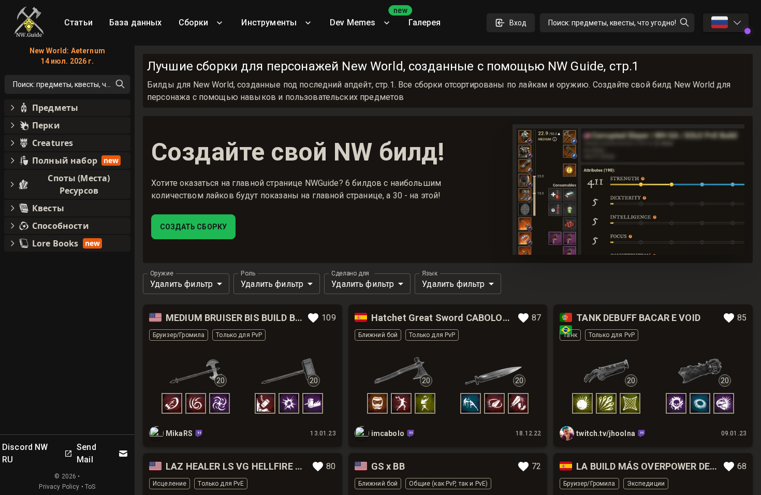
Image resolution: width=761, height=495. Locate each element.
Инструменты (269, 22)
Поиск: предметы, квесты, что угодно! (612, 23)
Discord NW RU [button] (25, 453)
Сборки (194, 22)
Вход (517, 23)
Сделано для (350, 273)
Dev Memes (365, 18)
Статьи (78, 22)
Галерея (424, 22)
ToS (90, 486)
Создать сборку (193, 227)
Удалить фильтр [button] (181, 284)
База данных (135, 22)
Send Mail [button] (86, 453)
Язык (429, 273)
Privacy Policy (59, 486)
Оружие (161, 273)
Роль (248, 273)
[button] (67, 107)
